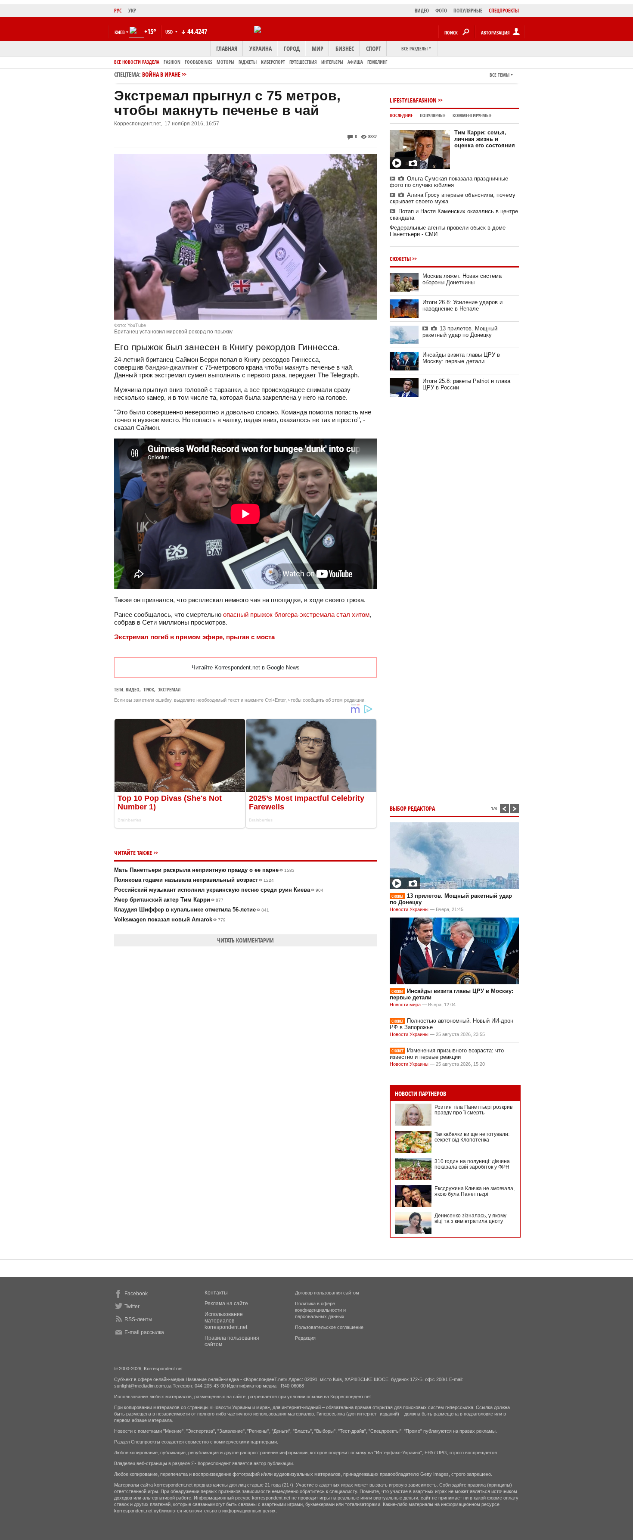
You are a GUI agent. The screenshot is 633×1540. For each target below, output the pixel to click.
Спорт (373, 48)
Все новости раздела (136, 62)
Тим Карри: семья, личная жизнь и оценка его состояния (484, 139)
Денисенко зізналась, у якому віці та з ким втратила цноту (470, 1218)
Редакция (305, 1338)
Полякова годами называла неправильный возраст (194, 880)
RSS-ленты (138, 1319)
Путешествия (303, 62)
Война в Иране (161, 74)
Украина (260, 48)
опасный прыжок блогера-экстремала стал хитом (296, 614)
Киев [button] (120, 32)
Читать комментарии (245, 940)
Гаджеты (248, 62)
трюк (148, 689)
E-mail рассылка (144, 1332)
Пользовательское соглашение (329, 1327)
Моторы (225, 62)
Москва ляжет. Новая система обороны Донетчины (462, 279)
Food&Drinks (198, 62)
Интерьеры (332, 62)
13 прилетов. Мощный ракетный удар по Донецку (459, 331)
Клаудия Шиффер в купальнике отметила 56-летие (191, 909)
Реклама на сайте (226, 1303)
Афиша (355, 62)
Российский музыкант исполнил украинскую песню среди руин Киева (218, 890)
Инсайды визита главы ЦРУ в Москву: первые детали (461, 358)
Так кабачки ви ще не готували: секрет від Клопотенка (471, 1137)
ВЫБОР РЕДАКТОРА (412, 808)
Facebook (136, 1294)
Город (292, 48)
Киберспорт (273, 62)
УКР (132, 10)
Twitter (132, 1307)
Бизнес (344, 48)
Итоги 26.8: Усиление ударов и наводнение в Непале (462, 305)
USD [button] (169, 31)
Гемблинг (377, 62)
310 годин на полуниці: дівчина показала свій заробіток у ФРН (472, 1164)
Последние (401, 115)
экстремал (169, 689)
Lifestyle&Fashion (413, 100)
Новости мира (405, 1004)
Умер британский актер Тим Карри (168, 899)
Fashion (172, 62)
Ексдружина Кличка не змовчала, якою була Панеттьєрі (474, 1191)
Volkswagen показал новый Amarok (170, 919)
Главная (226, 48)
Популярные (433, 115)
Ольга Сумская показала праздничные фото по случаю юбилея (449, 181)
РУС (118, 10)
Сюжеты (400, 259)
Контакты (216, 1293)
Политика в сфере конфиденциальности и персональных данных (320, 1310)
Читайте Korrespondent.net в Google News (246, 667)
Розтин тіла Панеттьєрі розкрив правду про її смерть (473, 1110)
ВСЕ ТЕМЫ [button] (499, 75)
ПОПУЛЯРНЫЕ (467, 10)
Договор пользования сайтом (327, 1292)
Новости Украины (409, 909)
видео (133, 689)
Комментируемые (472, 115)
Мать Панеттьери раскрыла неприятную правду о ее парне (204, 870)
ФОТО (441, 10)
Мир (317, 48)
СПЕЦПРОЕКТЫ (504, 10)
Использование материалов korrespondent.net (226, 1320)
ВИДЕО (422, 10)
